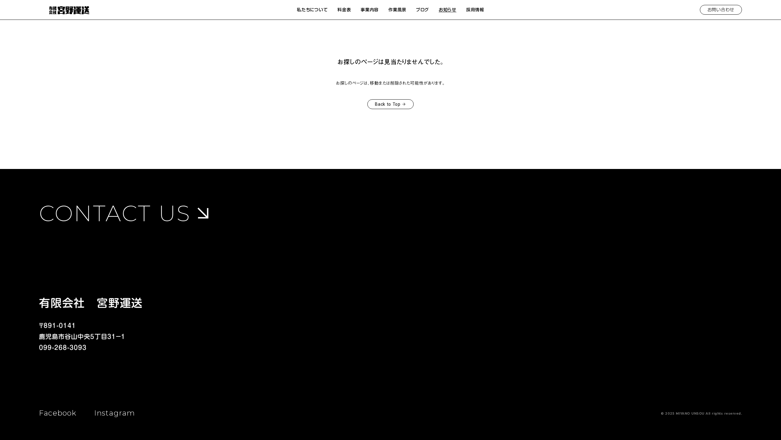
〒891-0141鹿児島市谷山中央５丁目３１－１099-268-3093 (82, 336)
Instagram (114, 413)
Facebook (58, 413)
